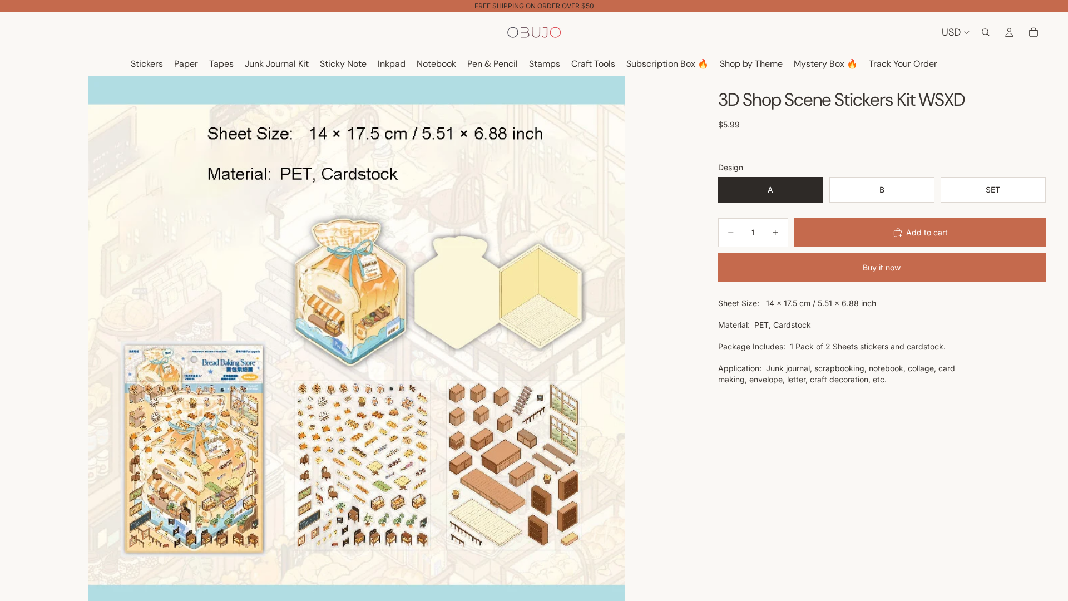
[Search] (985, 32)
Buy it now (882, 267)
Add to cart (927, 232)
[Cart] (1033, 32)
